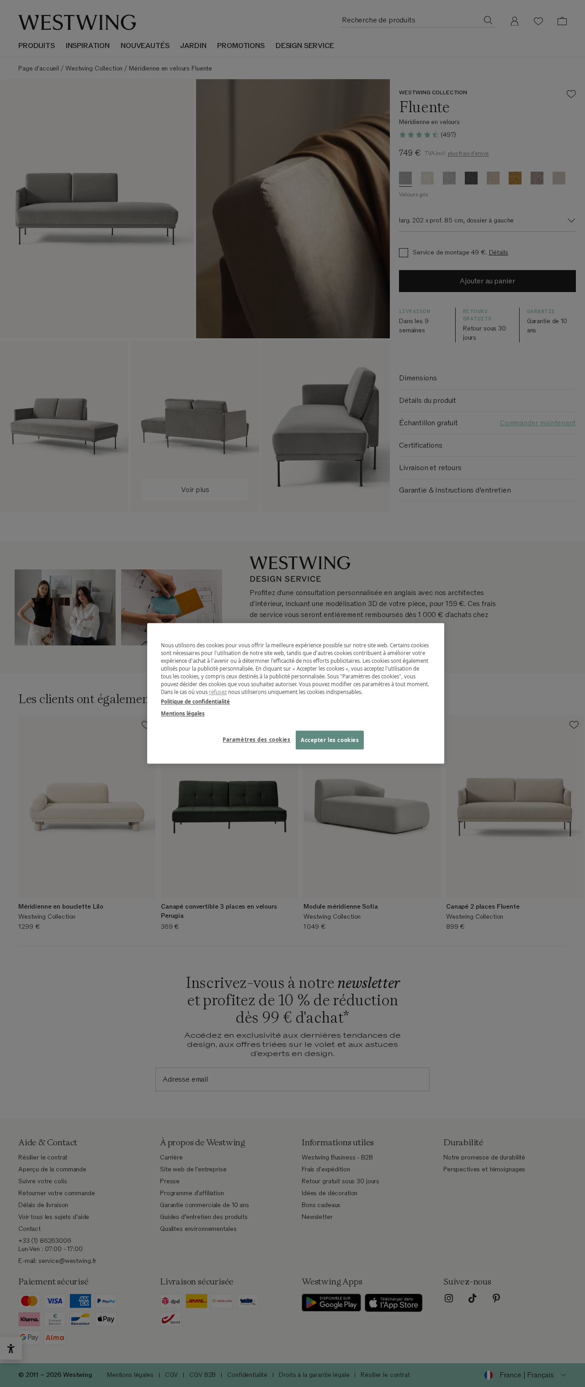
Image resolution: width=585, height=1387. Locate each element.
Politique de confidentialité (195, 702)
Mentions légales (183, 713)
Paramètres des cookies (257, 739)
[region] (295, 693)
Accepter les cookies (330, 740)
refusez (218, 692)
